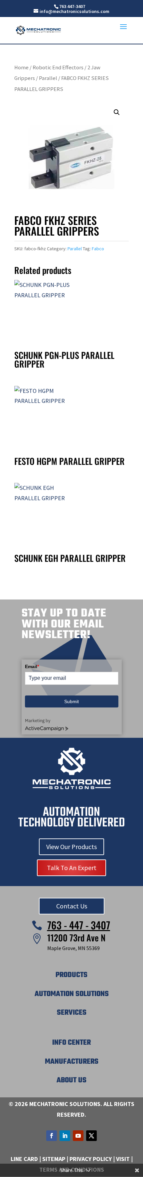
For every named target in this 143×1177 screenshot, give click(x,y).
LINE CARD (24, 1159)
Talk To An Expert (71, 867)
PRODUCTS (71, 975)
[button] (117, 112)
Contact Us (71, 906)
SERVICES (71, 1012)
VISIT (123, 1159)
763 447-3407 (72, 6)
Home (21, 67)
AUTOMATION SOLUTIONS (72, 994)
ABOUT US (71, 1080)
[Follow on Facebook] (51, 1135)
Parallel (48, 78)
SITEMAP (53, 1159)
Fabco (98, 249)
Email (32, 666)
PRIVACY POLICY (91, 1159)
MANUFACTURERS (71, 1061)
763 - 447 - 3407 (78, 924)
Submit (71, 701)
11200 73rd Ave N (76, 937)
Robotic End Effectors (58, 67)
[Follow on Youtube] (78, 1135)
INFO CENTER (71, 1042)
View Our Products (71, 846)
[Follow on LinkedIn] (65, 1135)
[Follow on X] (91, 1135)
